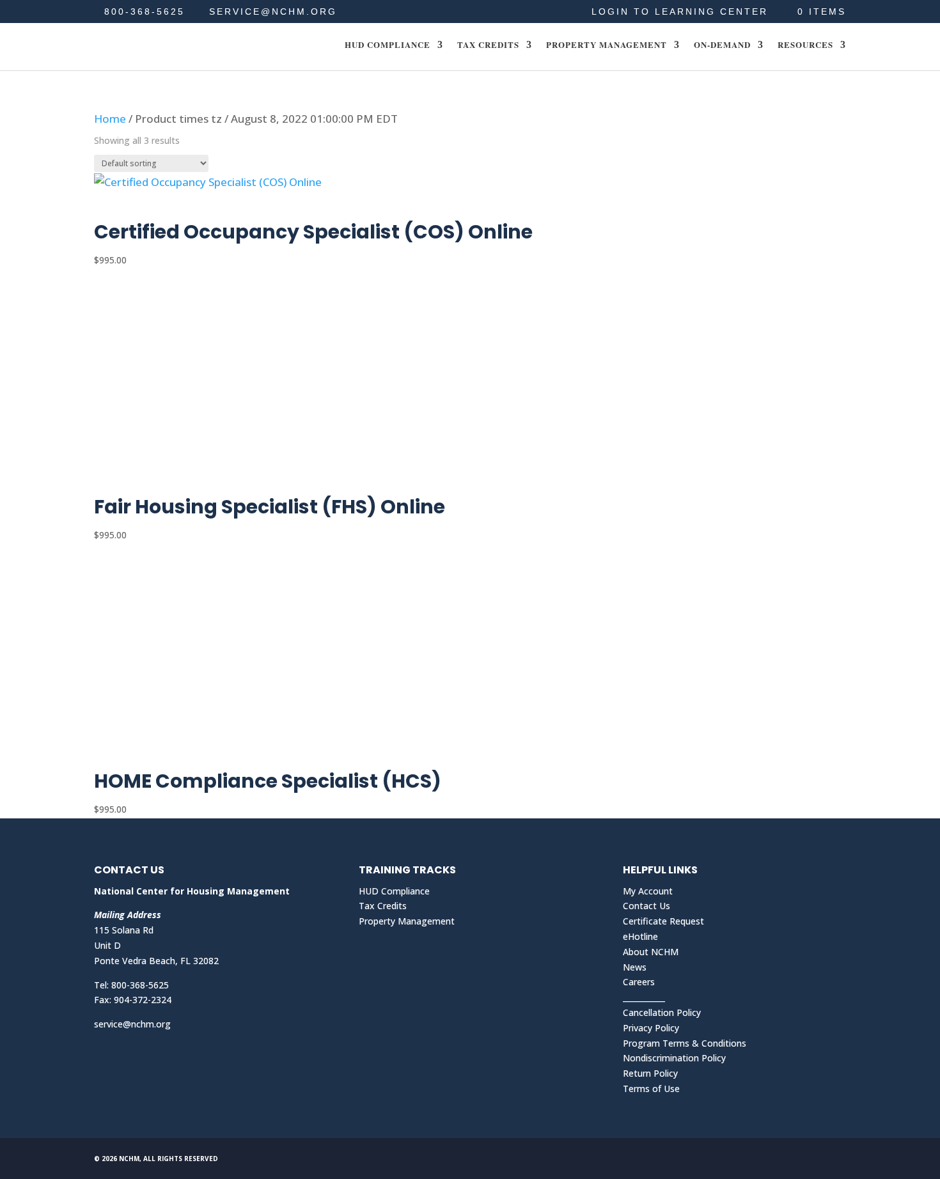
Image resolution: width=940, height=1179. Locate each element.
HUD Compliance (387, 45)
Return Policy (650, 1073)
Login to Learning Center (679, 12)
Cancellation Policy (662, 1012)
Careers (639, 982)
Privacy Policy (651, 1028)
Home (110, 118)
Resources (805, 45)
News (634, 967)
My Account (648, 891)
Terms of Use (651, 1088)
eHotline (640, 936)
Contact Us (646, 906)
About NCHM (650, 952)
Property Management (606, 45)
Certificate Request (663, 921)
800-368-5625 (144, 11)
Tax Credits (488, 45)
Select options (152, 208)
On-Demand (722, 45)
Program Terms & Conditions (684, 1043)
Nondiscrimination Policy (674, 1058)
